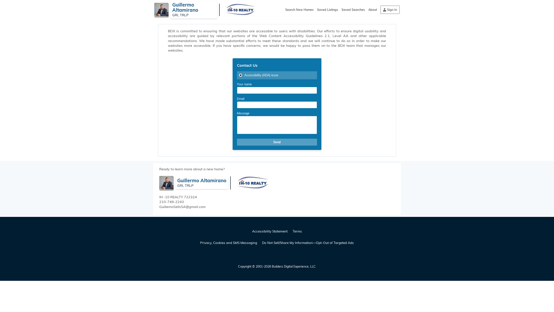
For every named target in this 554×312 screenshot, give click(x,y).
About (372, 10)
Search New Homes (299, 10)
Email (240, 99)
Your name (244, 84)
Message (243, 113)
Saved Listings (327, 10)
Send (277, 142)
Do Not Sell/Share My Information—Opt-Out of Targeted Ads (308, 243)
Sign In (392, 10)
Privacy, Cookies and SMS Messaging (228, 243)
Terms (297, 231)
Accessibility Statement (270, 231)
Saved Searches (353, 10)
